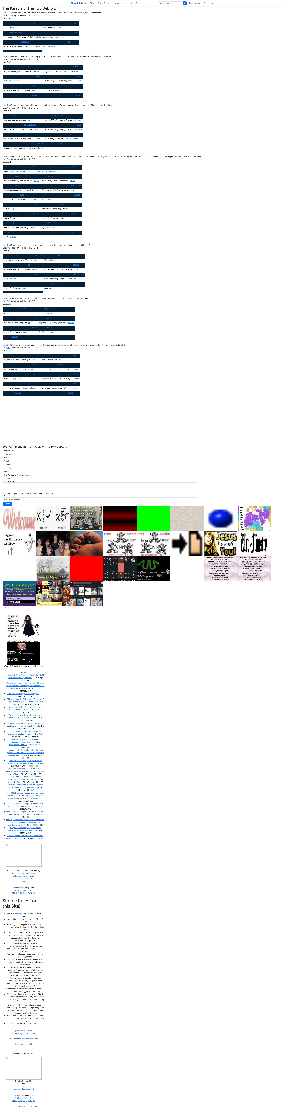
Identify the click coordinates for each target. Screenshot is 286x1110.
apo (76, 269)
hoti (79, 124)
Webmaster (18, 914)
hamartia (59, 364)
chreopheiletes (16, 32)
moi (59, 255)
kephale (12, 237)
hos (36, 129)
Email (6, 457)
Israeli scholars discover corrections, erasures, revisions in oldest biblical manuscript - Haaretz (25, 742)
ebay (24, 881)
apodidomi (38, 76)
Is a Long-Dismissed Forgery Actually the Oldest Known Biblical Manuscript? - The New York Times (25, 771)
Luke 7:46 (7, 298)
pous (15, 209)
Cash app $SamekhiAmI (24, 1089)
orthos (60, 143)
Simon (12, 115)
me (76, 71)
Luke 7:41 (7, 12)
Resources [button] (208, 3)
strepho (75, 166)
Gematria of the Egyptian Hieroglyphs (23, 693)
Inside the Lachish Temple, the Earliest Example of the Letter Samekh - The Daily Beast (25, 734)
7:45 (8, 248)
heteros (36, 46)
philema (52, 260)
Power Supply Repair (23, 878)
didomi (77, 194)
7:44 (8, 159)
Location (7, 464)
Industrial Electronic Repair (23, 873)
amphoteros (14, 81)
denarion (25, 41)
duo (59, 27)
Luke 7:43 (7, 105)
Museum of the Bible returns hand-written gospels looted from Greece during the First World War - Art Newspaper (25, 753)
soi (64, 360)
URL (4, 496)
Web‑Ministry (80, 3)
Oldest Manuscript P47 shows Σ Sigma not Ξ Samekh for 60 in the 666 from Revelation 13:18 (25, 702)
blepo (36, 180)
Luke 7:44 (7, 156)
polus (77, 369)
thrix (10, 232)
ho (31, 369)
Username (8, 451)
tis (75, 23)
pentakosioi (59, 37)
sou (72, 190)
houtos (36, 213)
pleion (78, 95)
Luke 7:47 (7, 345)
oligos (32, 388)
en (35, 23)
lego (34, 360)
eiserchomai (76, 185)
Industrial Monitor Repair (23, 876)
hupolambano (30, 124)
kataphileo (53, 283)
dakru (48, 223)
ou (35, 199)
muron (15, 336)
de (69, 41)
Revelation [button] (128, 3)
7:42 (8, 59)
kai (33, 166)
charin (35, 355)
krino (40, 143)
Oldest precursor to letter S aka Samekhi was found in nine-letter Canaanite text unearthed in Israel (25, 822)
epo (79, 81)
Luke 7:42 (7, 56)
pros (38, 171)
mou (62, 204)
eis (37, 190)
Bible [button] (92, 3)
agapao (58, 90)
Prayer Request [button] (104, 3)
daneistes (15, 27)
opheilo (38, 37)
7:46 (8, 301)
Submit (7, 504)
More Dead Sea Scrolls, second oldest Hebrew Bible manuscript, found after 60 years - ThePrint (25, 779)
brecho (21, 218)
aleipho (48, 313)
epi (36, 204)
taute (72, 180)
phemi (16, 176)
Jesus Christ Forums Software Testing (23, 1039)
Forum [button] (117, 3)
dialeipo (12, 279)
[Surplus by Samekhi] (24, 1068)
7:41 (8, 15)
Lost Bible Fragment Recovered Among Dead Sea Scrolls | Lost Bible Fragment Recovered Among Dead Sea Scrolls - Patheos (25, 795)
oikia (22, 194)
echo (37, 71)
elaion (9, 313)
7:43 (8, 108)
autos (75, 67)
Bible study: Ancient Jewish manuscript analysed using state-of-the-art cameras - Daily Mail (25, 763)
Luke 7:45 (7, 245)
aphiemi (36, 374)
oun (35, 85)
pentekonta (53, 46)
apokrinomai (57, 115)
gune (55, 171)
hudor (50, 199)
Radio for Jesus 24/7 (23, 1044)
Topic (6, 471)
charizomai (77, 76)
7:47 (8, 347)
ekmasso (50, 227)
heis (76, 32)
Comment (9, 479)
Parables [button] (140, 3)
